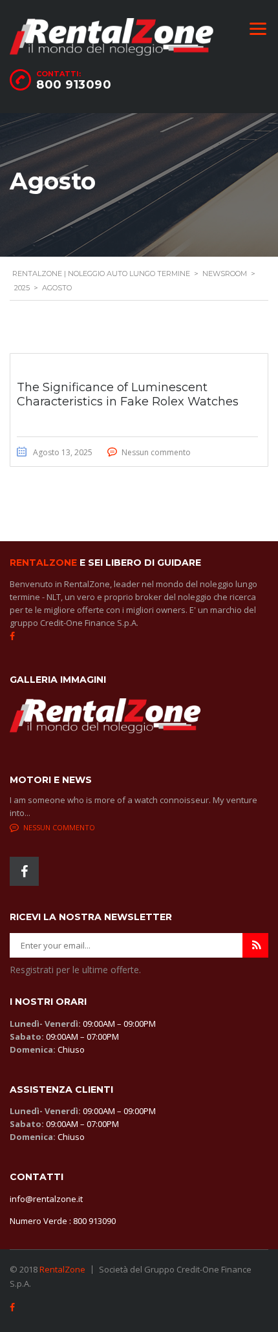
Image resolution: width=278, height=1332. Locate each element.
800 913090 (73, 85)
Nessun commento (156, 452)
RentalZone (62, 1269)
